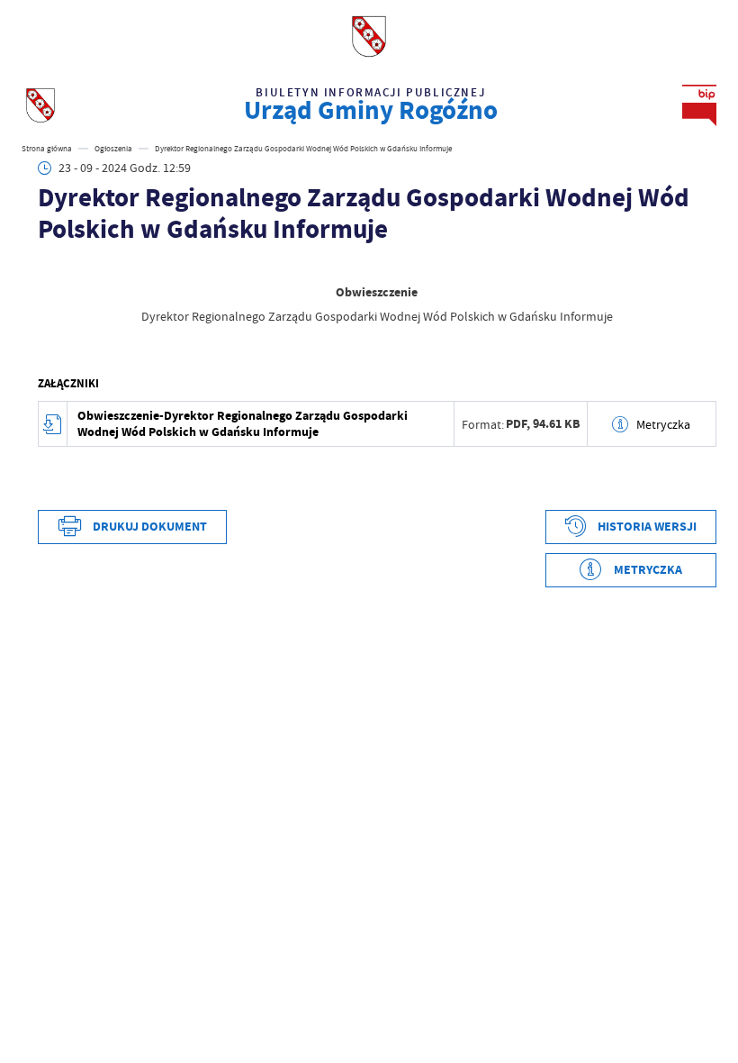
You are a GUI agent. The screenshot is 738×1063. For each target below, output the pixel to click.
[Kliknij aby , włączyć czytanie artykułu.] (47, 266)
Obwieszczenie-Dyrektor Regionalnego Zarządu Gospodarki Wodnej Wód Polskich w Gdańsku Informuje (242, 424)
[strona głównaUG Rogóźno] (40, 105)
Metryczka (663, 424)
